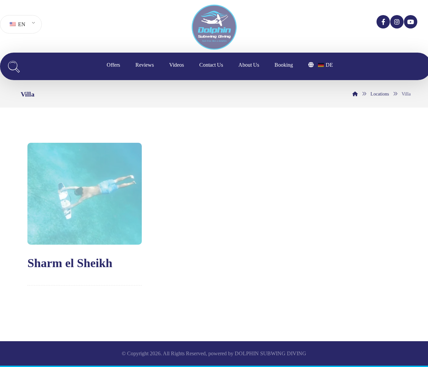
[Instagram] (397, 21)
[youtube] (410, 21)
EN (21, 24)
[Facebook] (383, 21)
